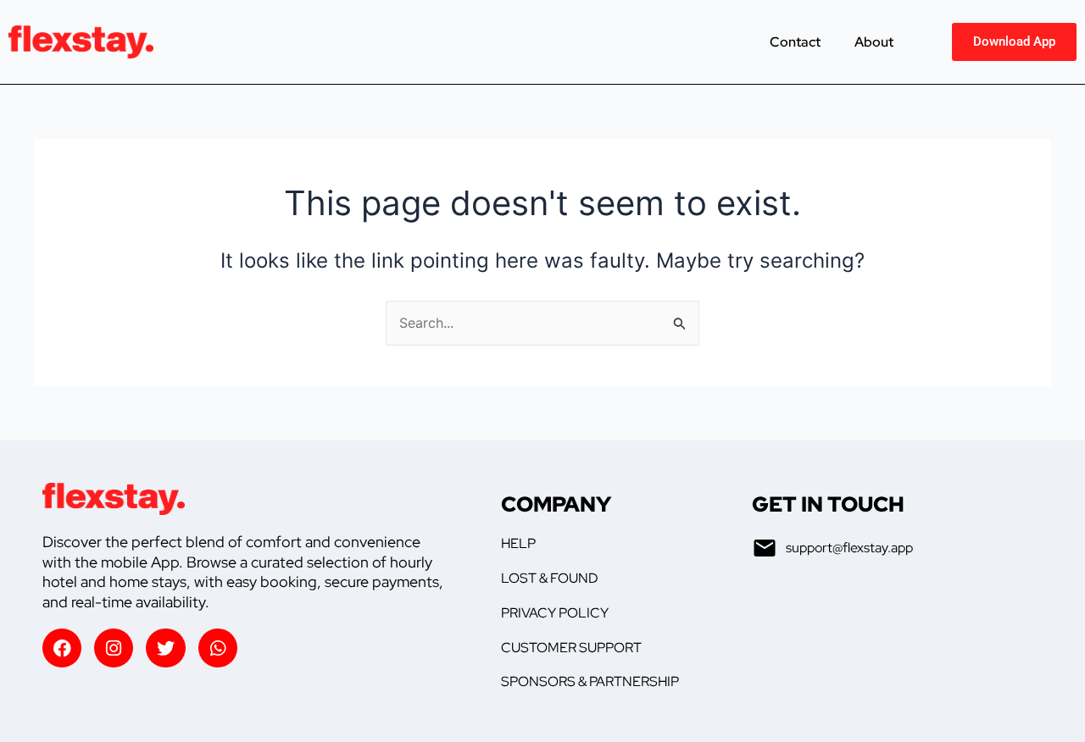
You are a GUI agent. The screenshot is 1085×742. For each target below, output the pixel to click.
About (873, 42)
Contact (795, 42)
